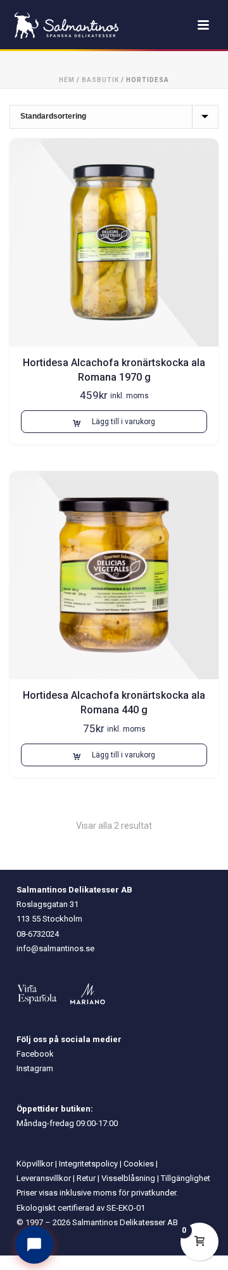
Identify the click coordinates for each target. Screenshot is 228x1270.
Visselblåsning (128, 1178)
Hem (67, 79)
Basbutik (100, 79)
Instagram (34, 1068)
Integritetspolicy (88, 1163)
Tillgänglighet (185, 1178)
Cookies (139, 1163)
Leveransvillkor (43, 1178)
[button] (114, 421)
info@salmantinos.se (55, 948)
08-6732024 (37, 934)
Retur (86, 1178)
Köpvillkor (34, 1163)
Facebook (35, 1054)
